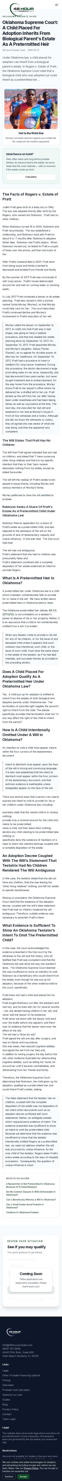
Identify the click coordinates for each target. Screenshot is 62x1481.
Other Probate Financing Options (21, 1375)
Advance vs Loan (12, 1394)
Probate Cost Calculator (16, 1389)
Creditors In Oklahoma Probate (22, 1212)
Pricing (6, 1380)
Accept (23, 1476)
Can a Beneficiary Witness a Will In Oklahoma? (31, 1199)
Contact (6, 1414)
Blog (5, 1404)
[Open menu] (57, 5)
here (50, 602)
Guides (6, 1399)
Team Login (9, 1419)
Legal (5, 1370)
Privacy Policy (10, 1409)
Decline (9, 1476)
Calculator (31, 177)
